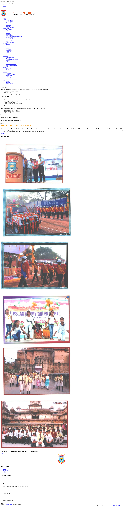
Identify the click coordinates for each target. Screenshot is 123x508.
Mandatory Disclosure (10, 27)
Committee (8, 33)
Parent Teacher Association (11, 65)
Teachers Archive (9, 83)
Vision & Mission (9, 22)
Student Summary (9, 62)
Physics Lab (8, 53)
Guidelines (8, 76)
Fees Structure (8, 73)
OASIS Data (8, 34)
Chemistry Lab (9, 54)
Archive (4, 80)
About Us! (3, 133)
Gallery (4, 471)
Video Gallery (8, 69)
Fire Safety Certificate (10, 38)
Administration (6, 28)
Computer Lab (9, 50)
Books (7, 61)
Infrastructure (8, 25)
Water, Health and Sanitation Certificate (14, 36)
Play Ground (8, 49)
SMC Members (9, 29)
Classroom (8, 44)
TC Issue (7, 81)
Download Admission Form (11, 79)
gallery (4, 67)
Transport (7, 46)
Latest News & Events (10, 23)
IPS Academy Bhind (8, 504)
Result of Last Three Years (11, 64)
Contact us (5, 472)
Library (7, 48)
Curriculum (8, 60)
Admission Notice (9, 77)
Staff (7, 30)
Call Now (2, 453)
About (4, 19)
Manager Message (9, 21)
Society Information (10, 42)
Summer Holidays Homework (12, 59)
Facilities (5, 43)
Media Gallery (8, 70)
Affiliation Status (9, 35)
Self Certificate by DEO (10, 37)
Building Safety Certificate (11, 39)
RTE (7, 31)
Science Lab (8, 51)
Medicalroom (8, 45)
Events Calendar (9, 58)
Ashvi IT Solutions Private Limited (115, 505)
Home (4, 18)
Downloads (8, 82)
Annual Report (9, 75)
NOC (7, 41)
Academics (5, 56)
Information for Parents (10, 74)
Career (4, 6)
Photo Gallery (8, 68)
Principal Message (9, 20)
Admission (5, 72)
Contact (4, 4)
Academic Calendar (10, 57)
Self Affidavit (8, 26)
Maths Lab (8, 52)
